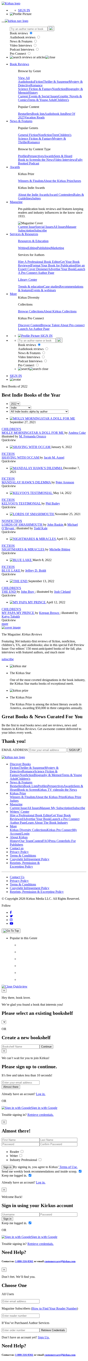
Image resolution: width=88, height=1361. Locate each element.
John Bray (28, 591)
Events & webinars (43, 290)
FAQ (45, 841)
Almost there (10, 1086)
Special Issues (44, 226)
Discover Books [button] (20, 764)
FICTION (8, 454)
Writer (14, 1156)
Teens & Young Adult (42, 100)
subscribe (8, 659)
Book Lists (31, 786)
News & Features (21, 41)
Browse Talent (50, 325)
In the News (46, 159)
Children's (62, 100)
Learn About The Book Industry (47, 822)
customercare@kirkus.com (60, 1261)
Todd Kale (40, 528)
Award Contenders (61, 194)
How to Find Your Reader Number (54, 1308)
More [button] (13, 294)
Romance (36, 85)
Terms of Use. (68, 1167)
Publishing (44, 248)
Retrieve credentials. (40, 1114)
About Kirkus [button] (19, 837)
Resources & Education (33, 241)
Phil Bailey (53, 503)
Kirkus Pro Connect (59, 830)
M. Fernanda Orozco (32, 436)
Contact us (17, 848)
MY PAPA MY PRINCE (18, 613)
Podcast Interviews (22, 49)
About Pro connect (72, 325)
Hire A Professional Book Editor (39, 261)
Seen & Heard (63, 156)
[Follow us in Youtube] (11, 923)
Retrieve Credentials (53, 1330)
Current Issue (26, 226)
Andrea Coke (77, 432)
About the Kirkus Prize (58, 181)
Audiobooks (26, 81)
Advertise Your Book (61, 269)
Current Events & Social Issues (38, 96)
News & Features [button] (21, 121)
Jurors (77, 181)
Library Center (27, 279)
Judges (36, 198)
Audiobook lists (55, 113)
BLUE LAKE (11, 570)
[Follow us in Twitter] (11, 916)
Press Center (57, 841)
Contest (37, 841)
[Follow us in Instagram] (11, 919)
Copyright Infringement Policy (29, 859)
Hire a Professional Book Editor (30, 815)
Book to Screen (28, 159)
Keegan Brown (49, 613)
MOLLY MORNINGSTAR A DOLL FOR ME (33, 432)
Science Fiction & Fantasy (35, 89)
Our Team (26, 841)
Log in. (40, 1094)
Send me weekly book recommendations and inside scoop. (40, 1171)
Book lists (38, 113)
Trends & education (30, 286)
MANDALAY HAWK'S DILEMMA (27, 482)
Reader (15, 1151)
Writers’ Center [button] (19, 811)
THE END (9, 591)
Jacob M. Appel (54, 457)
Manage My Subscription (56, 808)
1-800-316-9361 (24, 1261)
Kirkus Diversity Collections (28, 830)
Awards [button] (15, 167)
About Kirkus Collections (60, 311)
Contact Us (17, 877)
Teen (55, 135)
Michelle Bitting (59, 549)
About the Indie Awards (33, 194)
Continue (46, 1046)
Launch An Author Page (34, 329)
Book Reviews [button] (19, 64)
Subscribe (40, 230)
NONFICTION (12, 521)
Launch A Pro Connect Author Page (51, 270)
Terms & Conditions (23, 855)
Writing (23, 248)
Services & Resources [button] (24, 234)
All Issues (59, 226)
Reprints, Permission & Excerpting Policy (25, 864)
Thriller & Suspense (56, 81)
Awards (49, 156)
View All (24, 78)
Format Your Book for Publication (53, 265)
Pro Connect (18, 53)
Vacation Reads (35, 117)
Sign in (7, 1167)
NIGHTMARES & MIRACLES (23, 549)
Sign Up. (44, 1337)
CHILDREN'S (11, 429)
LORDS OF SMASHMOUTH (22, 524)
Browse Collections (30, 311)
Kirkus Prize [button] (18, 793)
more (5, 624)
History (33, 92)
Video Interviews (21, 45)
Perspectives (36, 156)
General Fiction (28, 135)
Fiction (38, 81)
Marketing (57, 248)
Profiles (23, 156)
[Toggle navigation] (3, 22)
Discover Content (29, 325)
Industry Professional (24, 1160)
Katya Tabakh (11, 616)
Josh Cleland (62, 591)
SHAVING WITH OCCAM (21, 457)
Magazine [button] (16, 202)
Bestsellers (25, 113)
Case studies (51, 286)
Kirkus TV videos (49, 789)
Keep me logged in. (15, 1175)
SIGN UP (74, 750)
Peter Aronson (65, 482)
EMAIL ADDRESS (15, 750)
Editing (32, 248)
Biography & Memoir (48, 775)
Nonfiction (59, 89)
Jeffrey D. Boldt (35, 570)
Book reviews (19, 33)
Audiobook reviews (23, 37)
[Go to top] (11, 931)
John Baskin (55, 524)
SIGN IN (24, 10)
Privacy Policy (19, 852)
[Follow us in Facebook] (11, 912)
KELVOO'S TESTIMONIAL (22, 503)
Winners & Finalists (30, 181)
